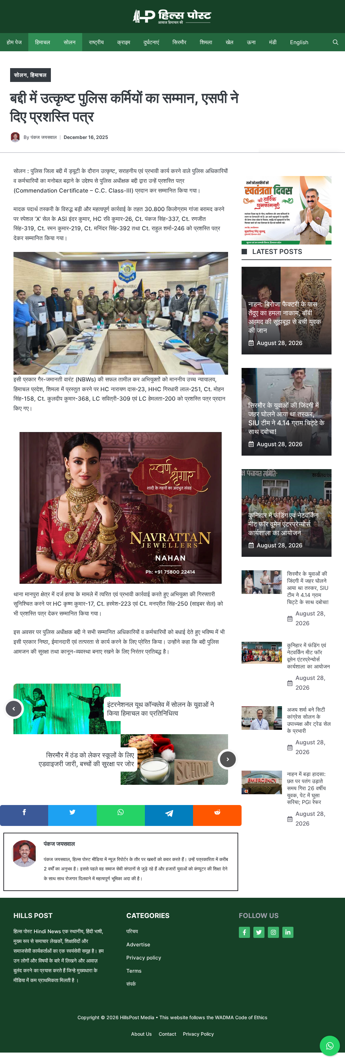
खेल (229, 42)
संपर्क (131, 984)
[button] (335, 42)
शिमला (206, 42)
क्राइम (123, 42)
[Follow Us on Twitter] (258, 932)
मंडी (273, 42)
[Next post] (228, 759)
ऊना (251, 42)
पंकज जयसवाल (44, 137)
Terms (134, 971)
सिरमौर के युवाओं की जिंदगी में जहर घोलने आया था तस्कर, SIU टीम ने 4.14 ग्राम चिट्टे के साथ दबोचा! (307, 587)
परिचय (132, 931)
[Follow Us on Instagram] (273, 932)
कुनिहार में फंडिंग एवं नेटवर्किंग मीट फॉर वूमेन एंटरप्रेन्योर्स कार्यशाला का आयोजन (283, 524)
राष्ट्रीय (96, 42)
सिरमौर (179, 42)
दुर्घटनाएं (151, 42)
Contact (167, 1034)
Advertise (138, 944)
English (299, 42)
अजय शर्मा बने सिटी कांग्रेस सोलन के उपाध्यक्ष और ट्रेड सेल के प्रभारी (309, 720)
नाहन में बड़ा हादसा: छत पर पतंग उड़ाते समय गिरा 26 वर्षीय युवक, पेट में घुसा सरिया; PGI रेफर (306, 788)
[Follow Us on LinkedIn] (287, 932)
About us (141, 1034)
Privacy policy (143, 957)
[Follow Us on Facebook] (244, 932)
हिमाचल (42, 42)
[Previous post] (13, 708)
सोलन (69, 42)
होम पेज (14, 42)
